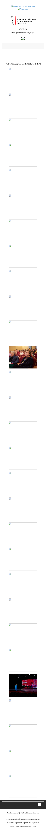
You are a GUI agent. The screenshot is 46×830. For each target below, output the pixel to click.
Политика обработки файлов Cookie (23, 826)
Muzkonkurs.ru (12, 813)
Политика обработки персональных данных (23, 823)
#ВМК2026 (23, 29)
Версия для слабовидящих (24, 33)
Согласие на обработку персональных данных (23, 819)
